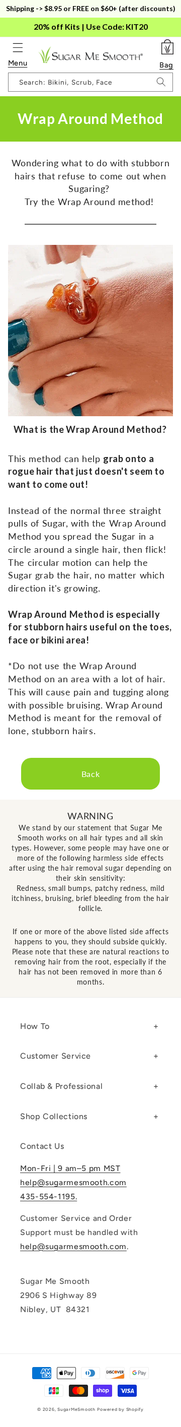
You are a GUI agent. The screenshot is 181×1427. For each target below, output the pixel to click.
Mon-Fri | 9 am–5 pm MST (70, 1168)
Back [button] (90, 774)
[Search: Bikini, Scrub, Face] (160, 82)
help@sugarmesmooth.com (73, 1182)
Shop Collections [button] (53, 1116)
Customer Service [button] (55, 1056)
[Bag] (166, 45)
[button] (18, 47)
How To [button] (35, 1026)
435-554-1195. (48, 1196)
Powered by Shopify (120, 1409)
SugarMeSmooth (76, 1409)
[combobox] (91, 82)
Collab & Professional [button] (61, 1086)
